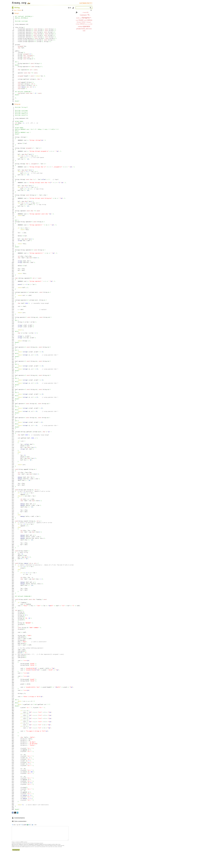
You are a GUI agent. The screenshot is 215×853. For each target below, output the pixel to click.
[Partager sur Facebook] (13, 813)
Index (77, 13)
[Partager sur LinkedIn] (17, 813)
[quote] (21, 824)
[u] (17, 824)
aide (32, 824)
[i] (15, 824)
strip (31, 824)
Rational (20, 10)
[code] (26, 824)
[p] (12, 824)
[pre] (22, 824)
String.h (16, 13)
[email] (29, 824)
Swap (14, 10)
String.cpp (17, 104)
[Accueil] (21, 2)
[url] (27, 824)
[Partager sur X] (15, 813)
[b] (14, 824)
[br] (24, 824)
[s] (19, 824)
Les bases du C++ (85, 3)
